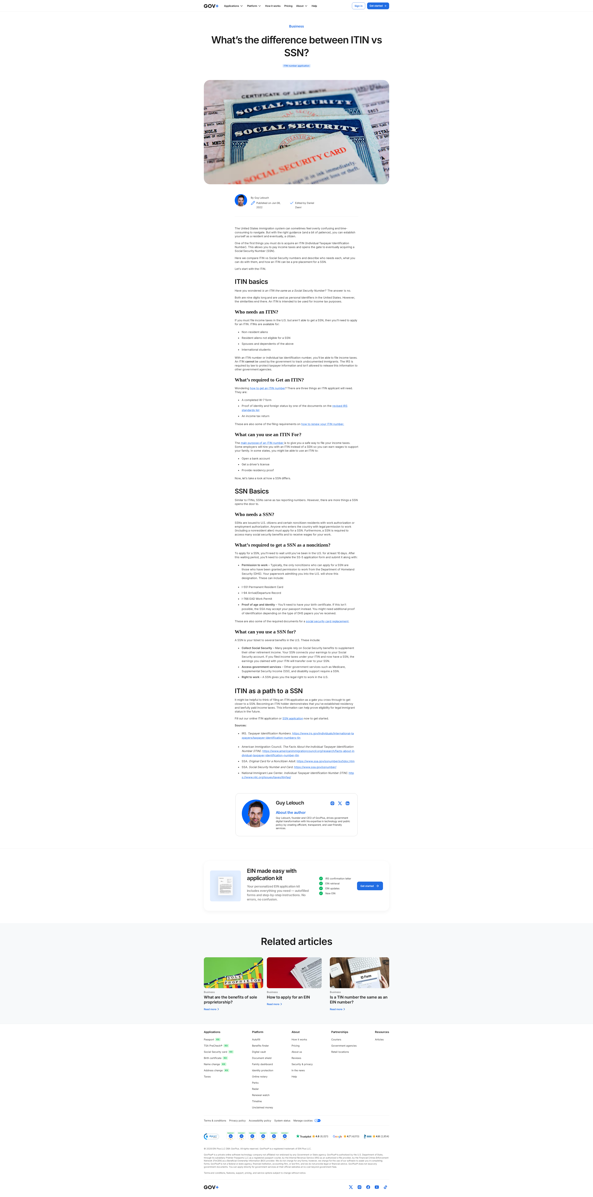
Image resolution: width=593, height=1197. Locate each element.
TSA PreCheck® (213, 1045)
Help (314, 5)
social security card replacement (327, 621)
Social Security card (215, 1051)
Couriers (336, 1039)
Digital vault (259, 1051)
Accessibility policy (260, 1120)
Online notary (259, 1076)
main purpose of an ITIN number (262, 443)
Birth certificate (212, 1058)
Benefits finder (260, 1045)
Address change (213, 1070)
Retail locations (340, 1051)
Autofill (256, 1039)
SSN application (292, 718)
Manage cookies (303, 1120)
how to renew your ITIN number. (322, 424)
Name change (212, 1064)
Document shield (261, 1058)
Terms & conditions (215, 1120)
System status (282, 1120)
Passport (209, 1039)
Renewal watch (260, 1095)
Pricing (288, 5)
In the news (298, 1070)
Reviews (296, 1058)
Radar (255, 1088)
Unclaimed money (262, 1107)
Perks (255, 1082)
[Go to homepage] (211, 1187)
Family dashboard (262, 1064)
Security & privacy (302, 1064)
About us (297, 1051)
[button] (211, 1136)
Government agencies (344, 1045)
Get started (367, 885)
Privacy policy (237, 1120)
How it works (273, 5)
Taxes (207, 1076)
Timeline (257, 1101)
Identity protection (262, 1070)
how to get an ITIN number (267, 388)
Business (296, 26)
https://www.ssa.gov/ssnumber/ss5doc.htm (326, 761)
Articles (379, 1039)
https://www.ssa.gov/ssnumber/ (315, 767)
